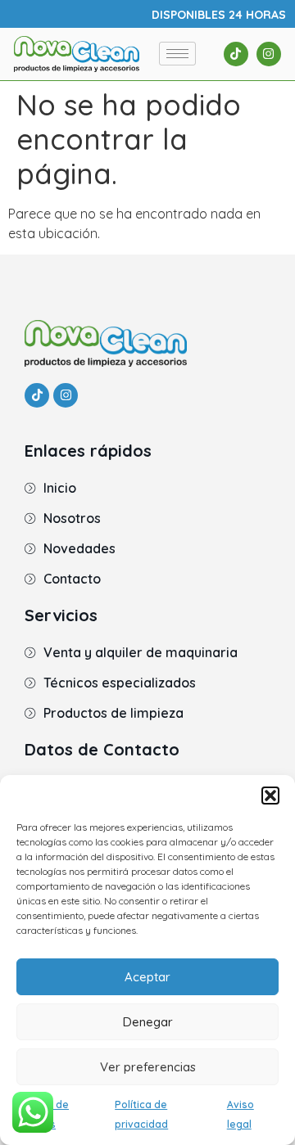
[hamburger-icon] (177, 53)
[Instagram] (268, 54)
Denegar (148, 1022)
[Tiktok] (236, 54)
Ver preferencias (148, 1067)
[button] (270, 795)
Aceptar (147, 977)
